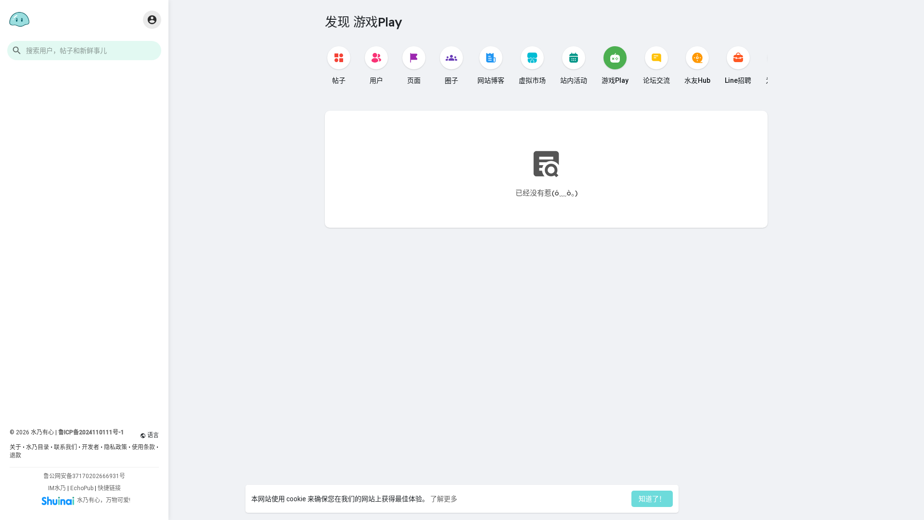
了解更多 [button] (443, 499)
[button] (84, 50)
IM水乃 (57, 488)
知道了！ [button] (652, 499)
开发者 (90, 447)
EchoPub (81, 488)
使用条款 (143, 447)
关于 (15, 447)
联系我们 (65, 447)
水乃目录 (37, 447)
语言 (152, 435)
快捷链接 (109, 488)
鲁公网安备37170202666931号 (84, 476)
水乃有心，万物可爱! (103, 500)
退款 (15, 455)
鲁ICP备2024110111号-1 (91, 432)
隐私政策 (115, 447)
